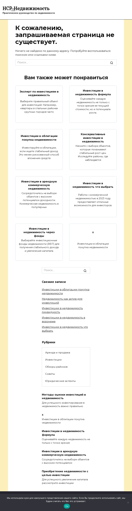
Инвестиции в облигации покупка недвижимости (39, 137)
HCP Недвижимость (26, 8)
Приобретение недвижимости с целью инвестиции (65, 473)
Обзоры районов (56, 366)
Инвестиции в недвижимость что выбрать (93, 185)
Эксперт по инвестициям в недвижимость (39, 93)
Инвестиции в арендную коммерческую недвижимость (39, 185)
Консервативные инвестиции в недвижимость (93, 138)
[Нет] (128, 502)
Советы (50, 373)
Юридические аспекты (60, 380)
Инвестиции (53, 359)
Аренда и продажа (57, 352)
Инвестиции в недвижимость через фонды (39, 232)
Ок (66, 506)
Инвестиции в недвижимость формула (93, 92)
